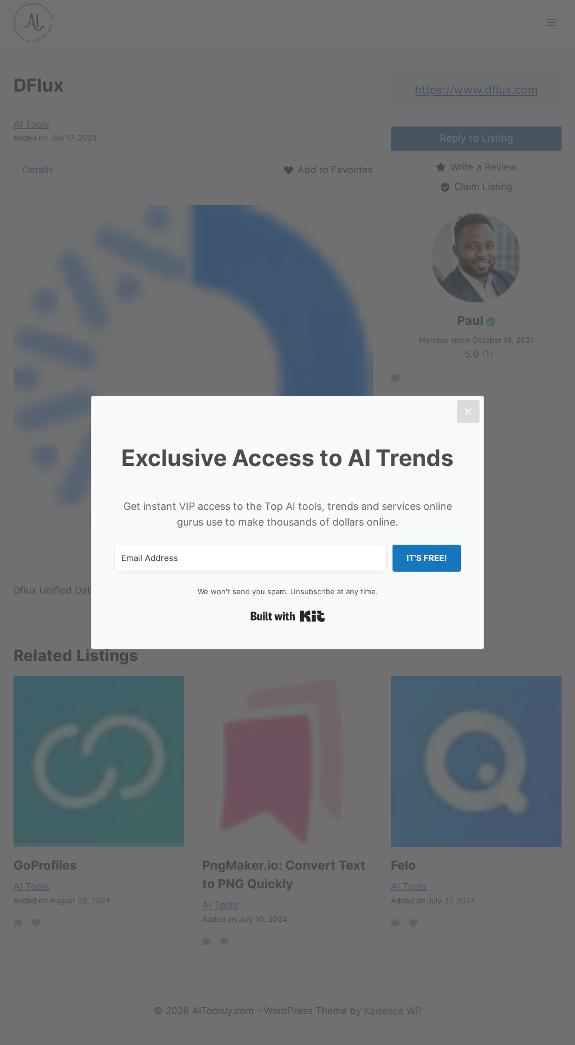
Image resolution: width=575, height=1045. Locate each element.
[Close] (468, 411)
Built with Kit (287, 616)
